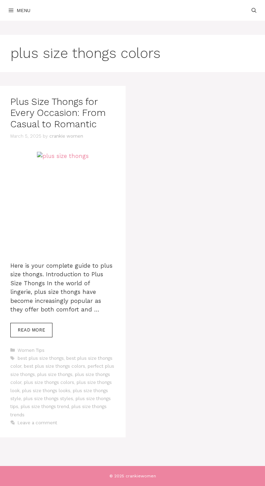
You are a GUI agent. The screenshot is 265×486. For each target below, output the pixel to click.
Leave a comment (37, 422)
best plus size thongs (41, 358)
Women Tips (31, 350)
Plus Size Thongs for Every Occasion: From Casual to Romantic (58, 113)
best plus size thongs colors (54, 366)
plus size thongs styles (48, 398)
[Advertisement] (62, 215)
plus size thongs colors (49, 382)
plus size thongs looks (46, 390)
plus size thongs (54, 374)
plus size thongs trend (45, 406)
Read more (31, 330)
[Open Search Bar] (254, 10)
